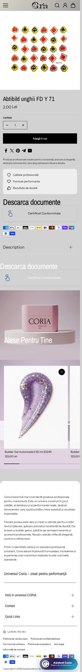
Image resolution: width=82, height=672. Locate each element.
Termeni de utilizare (14, 644)
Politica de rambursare (15, 638)
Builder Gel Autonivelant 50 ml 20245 (28, 449)
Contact (10, 605)
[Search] (57, 5)
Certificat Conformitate (44, 213)
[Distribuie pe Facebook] (6, 151)
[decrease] (7, 125)
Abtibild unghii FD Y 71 (29, 99)
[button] (73, 5)
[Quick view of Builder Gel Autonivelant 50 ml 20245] (60, 372)
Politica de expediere (39, 644)
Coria (26, 668)
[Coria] (40, 5)
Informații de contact (14, 649)
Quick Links (12, 616)
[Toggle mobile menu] (16, 5)
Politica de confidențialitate (45, 638)
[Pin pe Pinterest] (18, 151)
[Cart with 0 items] (73, 5)
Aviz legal (59, 644)
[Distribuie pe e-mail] (30, 151)
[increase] (23, 125)
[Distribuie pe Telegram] (24, 151)
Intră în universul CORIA (20, 595)
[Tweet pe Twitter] (12, 151)
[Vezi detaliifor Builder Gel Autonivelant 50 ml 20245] (35, 406)
